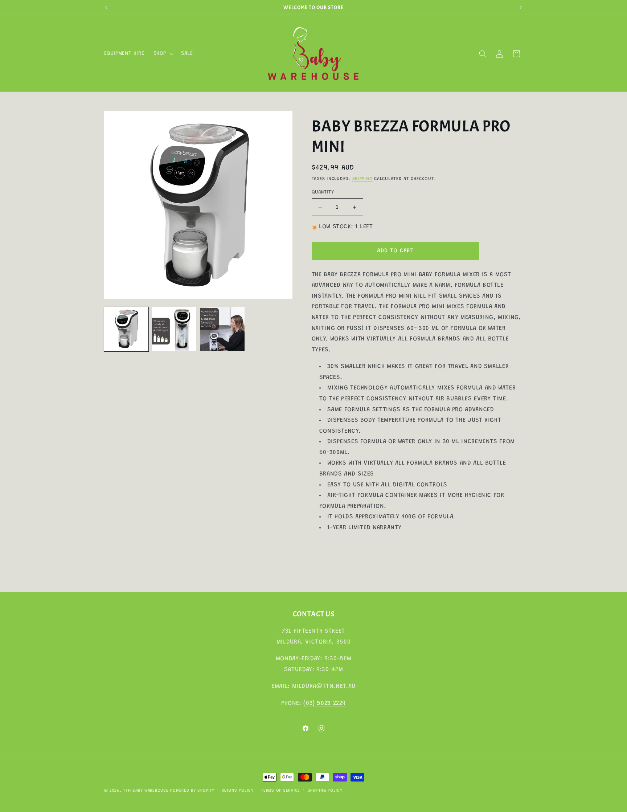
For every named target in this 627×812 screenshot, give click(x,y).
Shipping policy (325, 791)
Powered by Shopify (192, 791)
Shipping (362, 179)
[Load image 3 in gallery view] (222, 329)
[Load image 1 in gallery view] (126, 329)
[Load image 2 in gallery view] (174, 329)
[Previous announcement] (106, 7)
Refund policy (238, 791)
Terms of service (280, 791)
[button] (162, 54)
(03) (310, 703)
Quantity (323, 192)
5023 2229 (331, 703)
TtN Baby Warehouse (145, 791)
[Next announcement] (521, 7)
